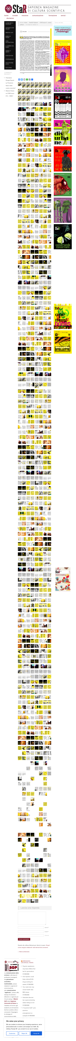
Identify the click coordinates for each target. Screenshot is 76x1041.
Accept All (36, 1033)
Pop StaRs (9, 67)
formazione (53, 15)
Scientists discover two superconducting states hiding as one (29, 1000)
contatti (15, 15)
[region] (24, 1027)
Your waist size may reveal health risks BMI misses (28, 989)
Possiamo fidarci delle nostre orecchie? (11, 85)
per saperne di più (9, 63)
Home (6, 15)
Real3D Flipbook (33, 22)
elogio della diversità (9, 23)
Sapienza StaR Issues (10, 28)
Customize (12, 1033)
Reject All (24, 1033)
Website (47, 935)
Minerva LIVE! (9, 32)
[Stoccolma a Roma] (38, 9)
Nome (47, 927)
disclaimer (10, 18)
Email (46, 931)
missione (25, 15)
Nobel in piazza (8, 36)
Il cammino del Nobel (10, 46)
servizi (63, 15)
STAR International (10, 41)
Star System (9, 55)
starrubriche (10, 59)
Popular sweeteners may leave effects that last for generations (29, 968)
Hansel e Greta (8, 51)
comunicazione (37, 15)
